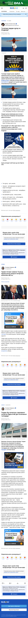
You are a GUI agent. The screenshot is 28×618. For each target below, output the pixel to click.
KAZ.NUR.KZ (4, 82)
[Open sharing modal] (18, 583)
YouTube (3, 334)
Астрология (12, 11)
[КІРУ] (26, 8)
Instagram (15, 257)
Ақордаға (4, 449)
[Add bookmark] (25, 583)
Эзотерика (4, 11)
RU (23, 8)
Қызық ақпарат (24, 11)
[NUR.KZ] (14, 8)
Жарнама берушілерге (14, 609)
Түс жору (18, 11)
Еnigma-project (5, 80)
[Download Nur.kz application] (14, 3)
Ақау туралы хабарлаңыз (14, 606)
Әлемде (3, 264)
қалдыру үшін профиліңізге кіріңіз (11, 238)
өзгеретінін (4, 351)
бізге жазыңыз (16, 210)
